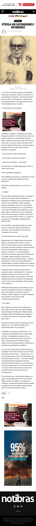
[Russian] (24, 16)
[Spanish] (26, 16)
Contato (18, 511)
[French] (14, 16)
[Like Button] (3, 393)
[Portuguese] (21, 16)
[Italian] (19, 16)
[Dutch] (9, 16)
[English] (12, 16)
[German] (17, 16)
